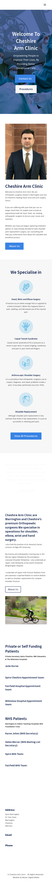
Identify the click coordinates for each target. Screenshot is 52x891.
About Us (14, 246)
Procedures (26, 89)
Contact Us (25, 78)
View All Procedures (26, 436)
